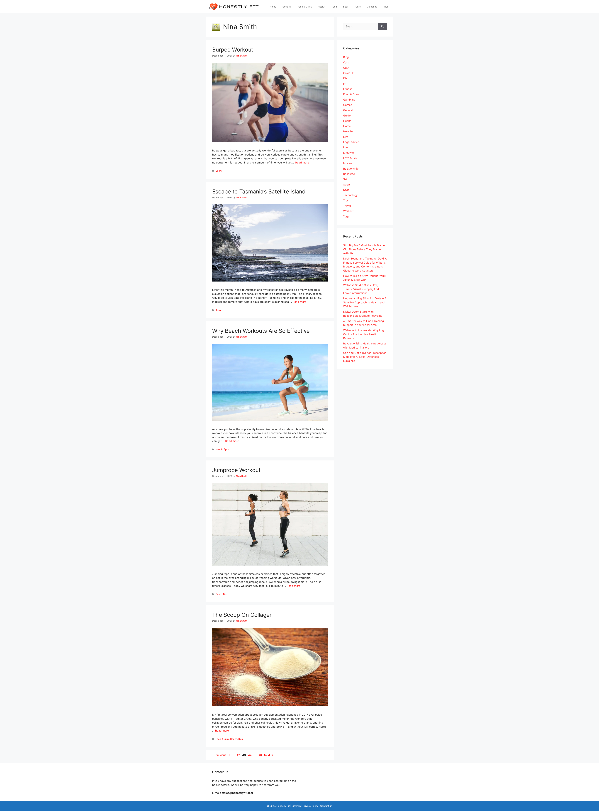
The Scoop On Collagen (242, 614)
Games (347, 104)
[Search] (382, 26)
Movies (347, 163)
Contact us (326, 805)
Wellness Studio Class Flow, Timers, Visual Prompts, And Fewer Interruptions (361, 289)
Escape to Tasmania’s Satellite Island (259, 191)
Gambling (372, 6)
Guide (347, 115)
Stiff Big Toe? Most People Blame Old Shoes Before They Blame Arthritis (364, 249)
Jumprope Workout (236, 470)
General (286, 6)
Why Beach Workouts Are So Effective (261, 330)
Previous (219, 755)
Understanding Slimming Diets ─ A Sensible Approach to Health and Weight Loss (365, 302)
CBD (346, 67)
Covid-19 (349, 73)
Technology (350, 195)
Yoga (334, 6)
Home (273, 6)
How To (348, 131)
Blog (346, 57)
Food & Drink (304, 6)
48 (260, 755)
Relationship (350, 168)
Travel (219, 310)
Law (345, 136)
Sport (346, 6)
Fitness (347, 89)
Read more (302, 162)
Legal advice (351, 142)
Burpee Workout (232, 49)
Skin (240, 739)
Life (345, 147)
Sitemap (296, 805)
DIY (345, 78)
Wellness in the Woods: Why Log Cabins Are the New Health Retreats (363, 334)
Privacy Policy (310, 805)
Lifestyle (348, 152)
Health (321, 6)
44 (250, 755)
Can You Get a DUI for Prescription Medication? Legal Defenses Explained (364, 356)
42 (238, 755)
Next (268, 755)
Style (346, 189)
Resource (349, 174)
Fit (344, 83)
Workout (348, 211)
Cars (358, 6)
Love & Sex (350, 158)
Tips (386, 6)
